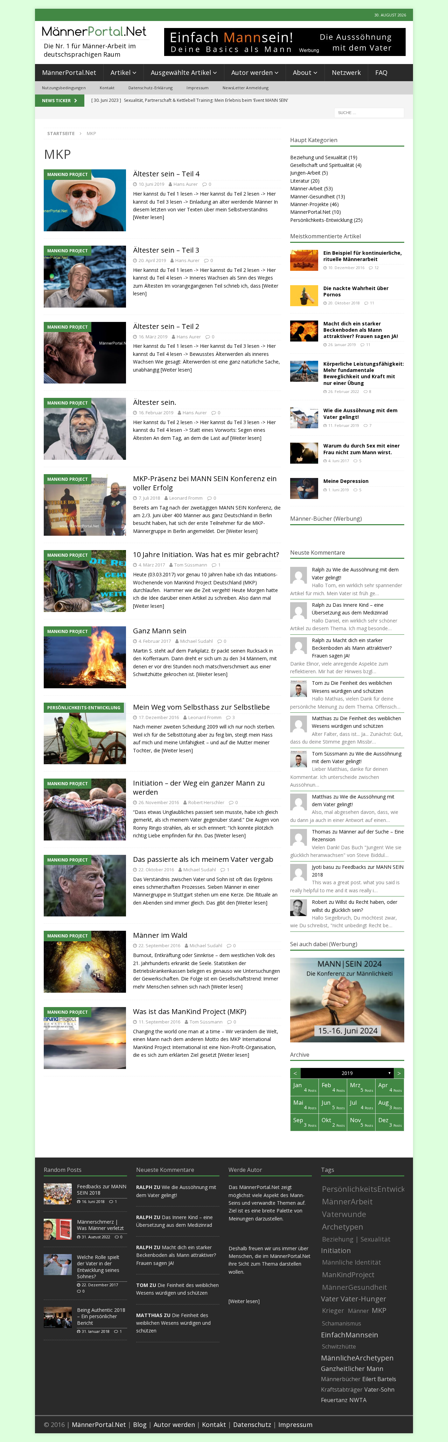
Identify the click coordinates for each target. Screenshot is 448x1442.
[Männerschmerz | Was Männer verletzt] (58, 1229)
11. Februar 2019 (343, 425)
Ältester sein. (154, 402)
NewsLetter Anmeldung (245, 87)
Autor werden (252, 72)
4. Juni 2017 (338, 460)
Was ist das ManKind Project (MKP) (189, 1011)
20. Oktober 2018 (344, 302)
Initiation (336, 1250)
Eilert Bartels (379, 1379)
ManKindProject (348, 1274)
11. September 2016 (159, 1022)
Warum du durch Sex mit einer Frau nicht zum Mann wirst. (361, 448)
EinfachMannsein (349, 1335)
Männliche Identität (351, 1262)
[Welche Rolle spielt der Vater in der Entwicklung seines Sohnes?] (58, 1264)
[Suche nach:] (369, 112)
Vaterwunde (344, 1214)
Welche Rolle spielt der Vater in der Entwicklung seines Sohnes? (98, 1267)
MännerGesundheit (354, 1287)
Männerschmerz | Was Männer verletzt (100, 1224)
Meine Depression (346, 481)
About (302, 72)
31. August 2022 (96, 1236)
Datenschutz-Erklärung (150, 87)
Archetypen (342, 1226)
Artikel (121, 72)
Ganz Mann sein (160, 630)
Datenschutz (252, 1424)
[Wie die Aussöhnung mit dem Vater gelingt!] (304, 417)
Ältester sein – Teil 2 (166, 326)
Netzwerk (346, 72)
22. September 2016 (159, 945)
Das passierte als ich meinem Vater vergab (203, 859)
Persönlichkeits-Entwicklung (321, 220)
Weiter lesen (244, 1301)
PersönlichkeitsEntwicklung (372, 1188)
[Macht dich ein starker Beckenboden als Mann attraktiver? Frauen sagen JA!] (304, 331)
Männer (358, 1311)
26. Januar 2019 (342, 344)
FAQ (381, 72)
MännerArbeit (347, 1201)
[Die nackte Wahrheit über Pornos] (304, 295)
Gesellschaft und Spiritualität (322, 165)
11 (372, 302)
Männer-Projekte (309, 204)
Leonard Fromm (186, 498)
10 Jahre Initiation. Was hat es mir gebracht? (206, 554)
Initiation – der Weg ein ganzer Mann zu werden (199, 787)
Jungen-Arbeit (305, 172)
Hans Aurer (186, 184)
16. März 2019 (153, 336)
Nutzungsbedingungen (64, 87)
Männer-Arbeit (306, 188)
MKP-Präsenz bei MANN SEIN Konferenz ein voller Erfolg (205, 483)
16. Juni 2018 (93, 1201)
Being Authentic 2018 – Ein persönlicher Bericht (101, 1316)
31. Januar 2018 (96, 1331)
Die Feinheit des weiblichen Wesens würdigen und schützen (173, 1323)
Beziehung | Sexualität (356, 1239)
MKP (379, 1310)
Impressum (198, 87)
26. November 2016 (159, 802)
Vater (330, 1299)
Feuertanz (334, 1400)
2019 (347, 1073)
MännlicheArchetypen (357, 1358)
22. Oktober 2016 (156, 869)
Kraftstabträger (342, 1389)
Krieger (333, 1310)
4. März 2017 (152, 565)
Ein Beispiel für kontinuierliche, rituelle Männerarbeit (362, 255)
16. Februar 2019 (156, 412)
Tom (317, 683)
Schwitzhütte (339, 1346)
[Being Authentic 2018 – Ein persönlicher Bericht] (58, 1317)
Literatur (299, 180)
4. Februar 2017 (155, 641)
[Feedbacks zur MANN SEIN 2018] (58, 1193)
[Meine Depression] (304, 488)
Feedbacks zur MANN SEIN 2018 (101, 1189)
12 (376, 267)
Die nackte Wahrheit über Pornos (355, 291)
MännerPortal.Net (69, 72)
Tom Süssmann (190, 565)
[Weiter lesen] (148, 217)
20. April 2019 (152, 260)
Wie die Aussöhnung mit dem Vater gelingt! (360, 413)
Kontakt (107, 87)
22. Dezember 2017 (100, 1284)
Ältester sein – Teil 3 (166, 250)
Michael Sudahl (196, 641)
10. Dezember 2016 (346, 267)
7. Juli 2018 (149, 498)
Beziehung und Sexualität (318, 157)
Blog (140, 1424)
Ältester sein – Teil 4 (166, 173)
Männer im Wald (160, 935)
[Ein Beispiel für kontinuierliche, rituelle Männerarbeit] (304, 260)
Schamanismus (341, 1323)
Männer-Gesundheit (312, 196)
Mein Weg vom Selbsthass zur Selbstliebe (201, 707)
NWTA (357, 1400)
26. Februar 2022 (343, 391)
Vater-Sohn (379, 1389)
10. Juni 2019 (151, 184)
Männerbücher (340, 1379)
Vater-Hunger (363, 1299)
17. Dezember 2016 (159, 717)
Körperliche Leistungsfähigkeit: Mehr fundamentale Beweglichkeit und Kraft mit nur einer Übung (363, 373)
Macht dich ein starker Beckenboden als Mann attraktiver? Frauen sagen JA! (360, 329)
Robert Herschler (206, 802)
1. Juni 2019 (338, 489)
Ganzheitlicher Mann (352, 1368)
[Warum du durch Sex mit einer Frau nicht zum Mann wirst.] (304, 453)
